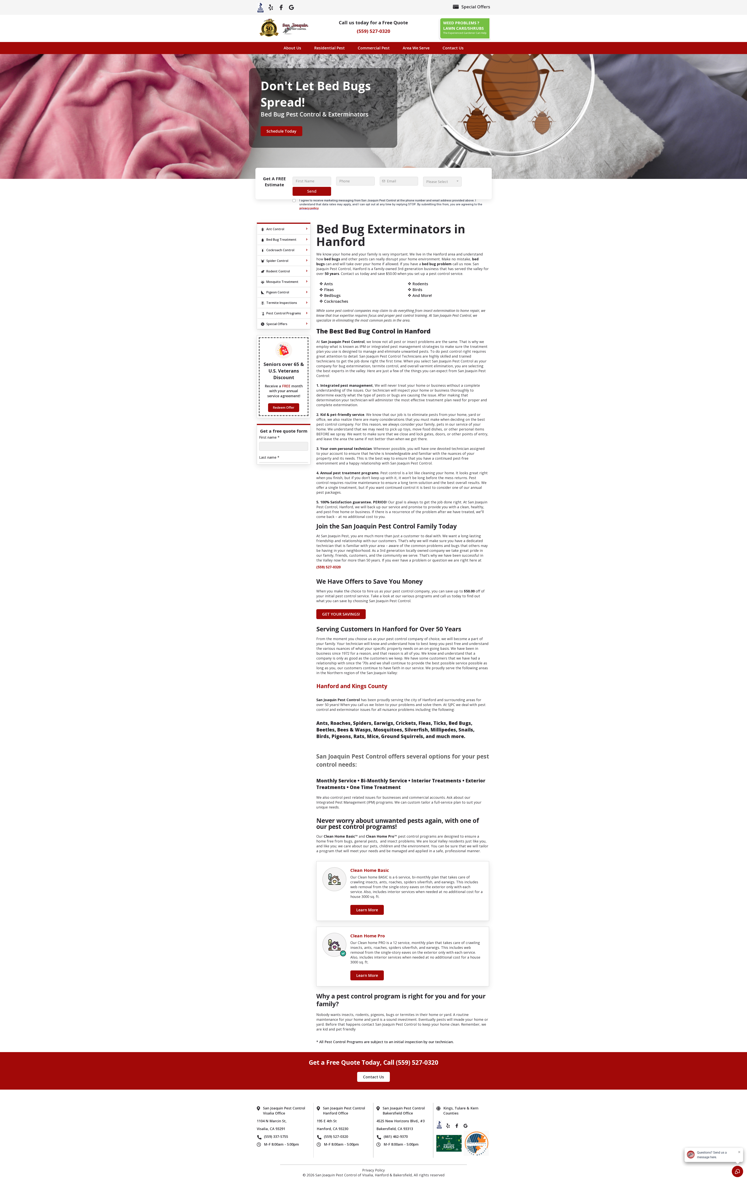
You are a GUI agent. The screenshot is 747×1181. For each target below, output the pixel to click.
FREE (286, 386)
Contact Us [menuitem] (453, 48)
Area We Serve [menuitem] (416, 48)
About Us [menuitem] (292, 48)
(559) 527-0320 (373, 31)
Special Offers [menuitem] (475, 7)
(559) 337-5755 (276, 1136)
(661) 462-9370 (396, 1136)
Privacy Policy (373, 1170)
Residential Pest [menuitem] (329, 48)
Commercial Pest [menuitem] (374, 48)
